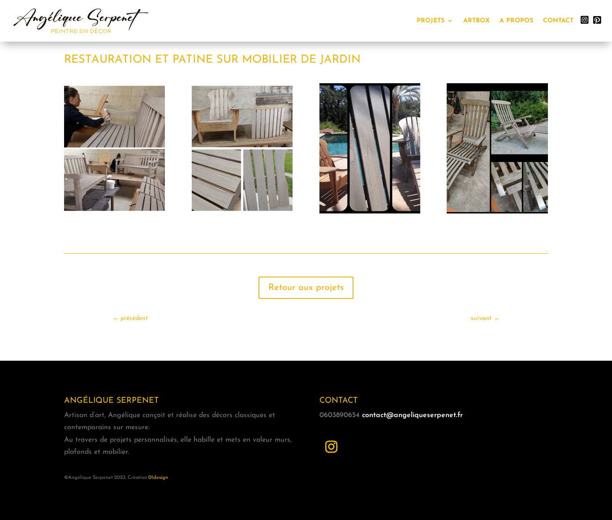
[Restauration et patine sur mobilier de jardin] (114, 213)
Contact (558, 20)
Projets (430, 20)
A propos (516, 20)
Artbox (476, 20)
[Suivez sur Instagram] (331, 447)
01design (158, 477)
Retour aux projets (306, 287)
